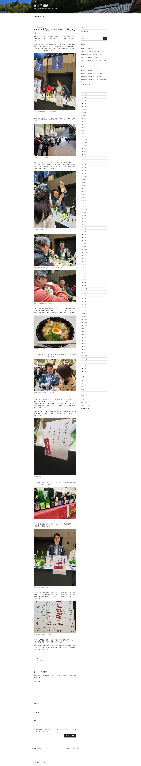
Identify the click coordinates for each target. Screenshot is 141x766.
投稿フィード (84, 402)
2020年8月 (83, 295)
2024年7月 (83, 155)
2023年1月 (83, 206)
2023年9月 (83, 182)
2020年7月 (83, 298)
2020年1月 (83, 316)
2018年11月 (84, 359)
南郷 (37, 660)
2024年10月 (84, 145)
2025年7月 (83, 121)
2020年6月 (83, 301)
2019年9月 (83, 328)
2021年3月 (83, 273)
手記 (82, 387)
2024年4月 (83, 164)
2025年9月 (83, 118)
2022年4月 (83, 234)
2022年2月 (83, 240)
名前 (36, 703)
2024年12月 (84, 139)
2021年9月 (83, 255)
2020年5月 (83, 304)
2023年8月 (83, 185)
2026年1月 (83, 109)
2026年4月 (83, 103)
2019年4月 (83, 343)
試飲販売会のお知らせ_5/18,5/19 (89, 76)
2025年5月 (83, 127)
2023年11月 (84, 176)
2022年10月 (84, 215)
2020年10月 (84, 289)
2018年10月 (84, 362)
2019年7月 (83, 334)
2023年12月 (84, 173)
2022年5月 (83, 231)
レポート (37, 658)
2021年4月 (83, 270)
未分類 (82, 390)
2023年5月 (83, 194)
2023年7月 (83, 188)
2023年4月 (83, 197)
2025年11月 (84, 112)
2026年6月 (83, 97)
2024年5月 (83, 161)
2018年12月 (84, 356)
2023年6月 (83, 191)
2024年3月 (83, 167)
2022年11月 (84, 212)
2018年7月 (83, 371)
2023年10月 (84, 179)
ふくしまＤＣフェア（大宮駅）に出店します (92, 51)
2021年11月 (84, 249)
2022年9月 (83, 219)
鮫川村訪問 (84, 84)
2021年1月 (83, 279)
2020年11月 (84, 286)
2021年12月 (84, 246)
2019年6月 (83, 337)
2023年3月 (83, 200)
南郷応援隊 (41, 5)
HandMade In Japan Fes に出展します (91, 54)
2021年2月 (83, 276)
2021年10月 (84, 252)
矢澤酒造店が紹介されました (88, 70)
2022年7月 (83, 225)
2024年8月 (83, 151)
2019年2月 (83, 349)
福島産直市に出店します (87, 48)
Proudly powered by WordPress (41, 762)
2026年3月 (83, 106)
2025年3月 (83, 133)
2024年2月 (83, 170)
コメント (37, 681)
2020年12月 (84, 282)
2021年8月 (83, 258)
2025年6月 (83, 124)
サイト (36, 720)
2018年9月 (83, 365)
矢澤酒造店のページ (38, 16)
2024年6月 (83, 158)
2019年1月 (83, 353)
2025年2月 (83, 136)
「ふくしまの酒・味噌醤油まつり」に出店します (93, 60)
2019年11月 (84, 322)
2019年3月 (83, 346)
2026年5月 (83, 100)
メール (36, 712)
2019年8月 (83, 331)
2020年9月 (83, 292)
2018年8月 (83, 368)
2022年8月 (83, 222)
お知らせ (83, 380)
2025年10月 (84, 115)
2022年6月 (83, 228)
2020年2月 (83, 313)
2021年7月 (83, 261)
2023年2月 (83, 203)
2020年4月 (83, 307)
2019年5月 (83, 340)
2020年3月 (83, 310)
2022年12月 (84, 209)
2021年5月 (83, 267)
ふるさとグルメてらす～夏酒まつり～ (90, 57)
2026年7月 (83, 94)
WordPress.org (85, 408)
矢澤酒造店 (41, 660)
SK (44, 27)
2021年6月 (83, 264)
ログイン (83, 399)
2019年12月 (84, 319)
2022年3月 (83, 237)
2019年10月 (84, 325)
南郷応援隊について (86, 31)
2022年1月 (83, 243)
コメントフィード (85, 405)
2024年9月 (83, 148)
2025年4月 (83, 130)
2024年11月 (84, 142)
